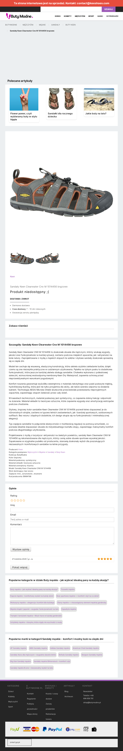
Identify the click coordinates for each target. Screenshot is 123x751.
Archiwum (68, 696)
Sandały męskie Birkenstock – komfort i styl (52, 661)
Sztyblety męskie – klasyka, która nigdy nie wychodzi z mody (36, 622)
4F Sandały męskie (18, 648)
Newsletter (87, 691)
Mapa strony (32, 714)
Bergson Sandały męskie (92, 655)
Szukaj (108, 9)
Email (13, 514)
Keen (12, 276)
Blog (66, 691)
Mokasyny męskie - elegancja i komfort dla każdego (32, 602)
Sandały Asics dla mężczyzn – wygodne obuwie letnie (33, 655)
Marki (100, 16)
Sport (10, 707)
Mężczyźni (13, 701)
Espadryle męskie (69, 609)
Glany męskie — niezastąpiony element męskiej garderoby (81, 602)
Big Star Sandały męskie (20, 661)
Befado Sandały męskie (69, 655)
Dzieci (11, 691)
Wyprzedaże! (112, 16)
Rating (13, 495)
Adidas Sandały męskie (60, 648)
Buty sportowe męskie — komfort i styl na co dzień (78, 596)
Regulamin (31, 699)
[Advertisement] (61, 56)
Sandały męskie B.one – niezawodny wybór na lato (31, 668)
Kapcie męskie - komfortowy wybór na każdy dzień (32, 596)
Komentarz (16, 524)
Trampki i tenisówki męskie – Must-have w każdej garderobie (36, 616)
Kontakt (30, 693)
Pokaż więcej (19, 567)
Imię (12, 505)
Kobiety (11, 696)
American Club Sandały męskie (86, 648)
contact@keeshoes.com (93, 3)
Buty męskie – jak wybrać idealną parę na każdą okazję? (34, 589)
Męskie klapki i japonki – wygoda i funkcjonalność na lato (34, 609)
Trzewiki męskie (68, 589)
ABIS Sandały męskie (38, 648)
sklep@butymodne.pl (92, 702)
